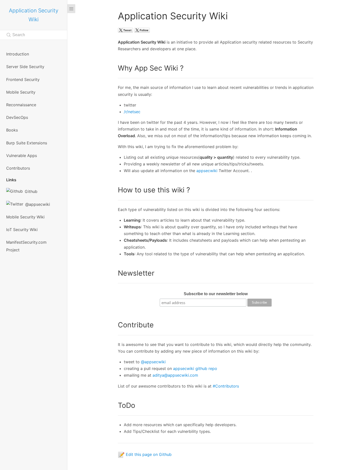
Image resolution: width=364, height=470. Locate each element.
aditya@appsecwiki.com (175, 375)
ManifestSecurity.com (26, 242)
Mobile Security (20, 92)
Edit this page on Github (148, 454)
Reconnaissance (21, 104)
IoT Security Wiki (22, 229)
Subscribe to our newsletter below (216, 294)
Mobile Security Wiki (25, 216)
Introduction (17, 54)
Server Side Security (25, 66)
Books (12, 130)
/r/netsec (132, 111)
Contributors (18, 168)
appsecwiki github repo (195, 368)
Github (31, 191)
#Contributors (226, 386)
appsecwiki (206, 170)
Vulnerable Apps (21, 155)
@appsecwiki (37, 204)
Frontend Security (23, 79)
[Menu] (72, 235)
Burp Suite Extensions (26, 142)
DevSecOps (17, 117)
